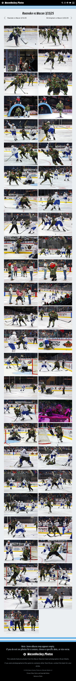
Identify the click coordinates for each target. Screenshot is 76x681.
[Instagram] (65, 3)
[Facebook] (67, 3)
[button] (73, 3)
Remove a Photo (38, 676)
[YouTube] (70, 3)
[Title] (62, 3)
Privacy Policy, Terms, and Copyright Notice (38, 673)
